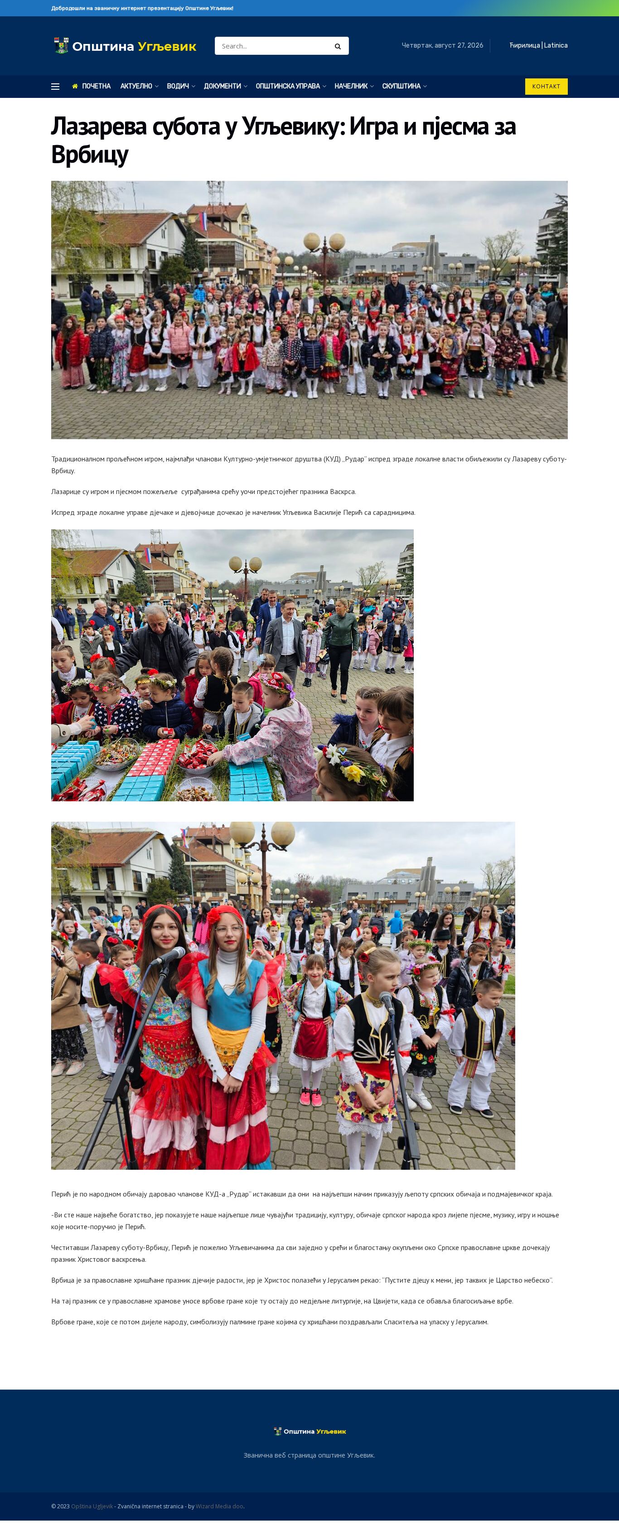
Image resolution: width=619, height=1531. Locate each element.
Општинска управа (288, 86)
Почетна (96, 86)
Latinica (556, 45)
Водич (178, 86)
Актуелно (136, 86)
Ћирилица (524, 45)
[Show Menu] (55, 86)
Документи (222, 86)
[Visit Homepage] (125, 46)
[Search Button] (339, 46)
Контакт (546, 86)
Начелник (351, 86)
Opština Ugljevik (92, 1506)
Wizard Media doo (219, 1506)
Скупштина (401, 86)
